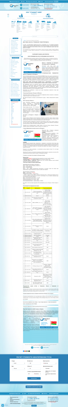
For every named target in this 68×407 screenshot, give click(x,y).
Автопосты (18, 23)
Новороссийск (24, 25)
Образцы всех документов (32, 1)
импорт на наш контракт (14, 44)
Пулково (12, 27)
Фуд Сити (18, 26)
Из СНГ (53, 26)
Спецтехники (12, 65)
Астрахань (23, 27)
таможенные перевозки (14, 48)
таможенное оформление (14, 40)
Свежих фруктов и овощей (14, 61)
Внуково (12, 26)
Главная (25, 40)
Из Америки (37, 26)
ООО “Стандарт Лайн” (34, 12)
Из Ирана (42, 26)
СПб (22, 26)
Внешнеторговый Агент (15, 1)
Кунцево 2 (29, 26)
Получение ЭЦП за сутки (14, 51)
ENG (56, 6)
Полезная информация (49, 1)
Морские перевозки (48, 24)
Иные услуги (13, 52)
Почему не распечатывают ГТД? (15, 94)
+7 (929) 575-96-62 (53, 398)
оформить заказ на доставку (34, 386)
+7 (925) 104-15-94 (53, 399)
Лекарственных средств (14, 72)
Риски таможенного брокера (15, 87)
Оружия (12, 68)
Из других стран (36, 30)
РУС (56, 7)
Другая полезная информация (15, 95)
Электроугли (30, 27)
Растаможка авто (13, 41)
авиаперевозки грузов (14, 47)
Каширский (18, 27)
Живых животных (13, 69)
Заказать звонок (36, 347)
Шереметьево (13, 25)
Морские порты (23, 24)
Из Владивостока (37, 29)
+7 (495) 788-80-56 (37, 5)
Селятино (29, 25)
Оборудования (13, 76)
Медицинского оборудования (15, 62)
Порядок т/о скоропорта (14, 91)
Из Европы (42, 25)
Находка (23, 28)
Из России (37, 27)
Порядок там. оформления (14, 84)
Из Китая (36, 25)
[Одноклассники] (25, 351)
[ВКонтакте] (23, 351)
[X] (29, 351)
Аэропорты (13, 23)
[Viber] (26, 351)
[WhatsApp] (27, 351)
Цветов (12, 75)
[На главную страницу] (14, 6)
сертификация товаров (14, 45)
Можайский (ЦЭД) (18, 25)
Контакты (41, 1)
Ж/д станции (30, 23)
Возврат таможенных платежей (15, 90)
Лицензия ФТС (34, 13)
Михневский (18, 28)
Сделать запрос (25, 8)
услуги (23, 1)
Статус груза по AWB (14, 83)
